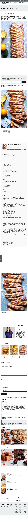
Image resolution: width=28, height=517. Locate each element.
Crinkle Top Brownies (20, 511)
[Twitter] (25, 1)
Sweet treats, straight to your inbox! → (6, 0)
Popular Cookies (16, 504)
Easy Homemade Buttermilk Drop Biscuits (14, 357)
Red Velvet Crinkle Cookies (16, 509)
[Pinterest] (26, 1)
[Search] (26, 4)
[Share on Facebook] (1, 258)
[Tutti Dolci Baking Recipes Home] (4, 3)
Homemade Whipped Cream (25, 507)
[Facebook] (23, 1)
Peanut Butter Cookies (16, 511)
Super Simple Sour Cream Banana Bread (5, 357)
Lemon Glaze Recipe (25, 509)
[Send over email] (1, 261)
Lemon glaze (4, 191)
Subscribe (23, 2)
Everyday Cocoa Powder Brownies (19, 468)
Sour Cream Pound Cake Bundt (7, 468)
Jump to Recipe (4, 13)
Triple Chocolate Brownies (20, 507)
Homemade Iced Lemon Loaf (12, 482)
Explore (11, 504)
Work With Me (16, 2)
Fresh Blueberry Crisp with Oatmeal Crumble (15, 475)
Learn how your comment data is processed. (19, 397)
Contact (20, 2)
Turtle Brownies (20, 513)
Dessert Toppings (25, 504)
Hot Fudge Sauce (25, 513)
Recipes (9, 2)
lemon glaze (16, 18)
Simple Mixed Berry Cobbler (12, 489)
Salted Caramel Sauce (25, 511)
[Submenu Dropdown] (10, 2)
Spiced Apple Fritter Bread (21, 357)
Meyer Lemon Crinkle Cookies (7, 132)
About (12, 2)
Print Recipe (12, 149)
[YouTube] (22, 1)
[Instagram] (20, 1)
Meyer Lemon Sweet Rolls (6, 130)
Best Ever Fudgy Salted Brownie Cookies (7, 448)
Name (2, 379)
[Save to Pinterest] (1, 256)
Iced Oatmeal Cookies (16, 513)
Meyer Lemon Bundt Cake (6, 131)
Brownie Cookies (16, 506)
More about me (20, 339)
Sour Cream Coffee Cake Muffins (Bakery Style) (19, 448)
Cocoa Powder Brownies (21, 509)
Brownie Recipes (20, 504)
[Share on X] (1, 259)
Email (13, 80)
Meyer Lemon (4, 312)
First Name (3, 80)
